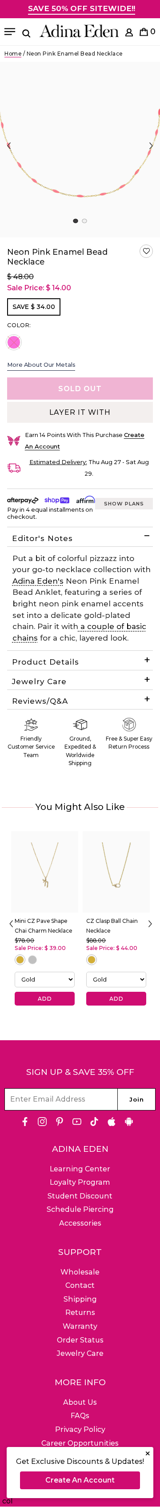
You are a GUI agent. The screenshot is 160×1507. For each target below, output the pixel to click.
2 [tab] (84, 221)
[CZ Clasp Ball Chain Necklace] (116, 872)
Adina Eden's (38, 581)
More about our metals (41, 364)
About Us (80, 1402)
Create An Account (80, 1480)
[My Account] (129, 34)
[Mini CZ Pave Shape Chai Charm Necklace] (44, 872)
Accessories (80, 1223)
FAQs (80, 1415)
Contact (80, 1285)
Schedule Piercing (80, 1209)
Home (12, 53)
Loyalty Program (80, 1182)
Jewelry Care (39, 681)
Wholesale (80, 1272)
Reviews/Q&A (40, 701)
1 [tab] (75, 221)
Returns (80, 1312)
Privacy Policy (80, 1429)
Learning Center (80, 1169)
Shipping (80, 1299)
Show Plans (124, 504)
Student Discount (80, 1196)
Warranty (80, 1326)
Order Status (80, 1340)
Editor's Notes (42, 538)
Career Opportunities (80, 1443)
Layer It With (80, 412)
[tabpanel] (80, 149)
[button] (146, 251)
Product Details (45, 661)
